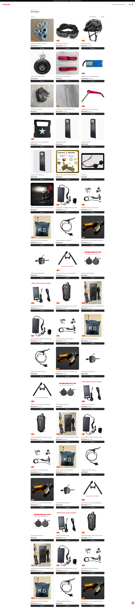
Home (32, 9)
